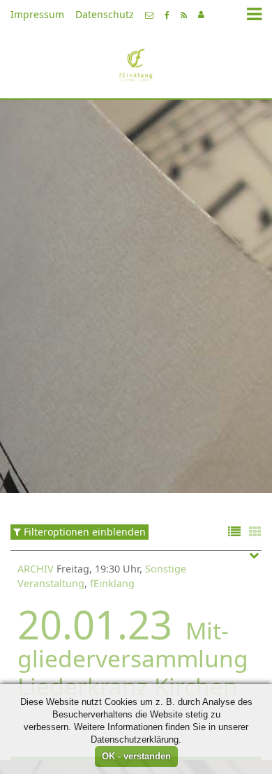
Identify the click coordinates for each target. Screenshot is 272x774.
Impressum (37, 14)
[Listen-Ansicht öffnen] (234, 532)
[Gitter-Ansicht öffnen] (255, 532)
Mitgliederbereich (201, 14)
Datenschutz (104, 14)
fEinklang (112, 583)
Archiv (35, 568)
